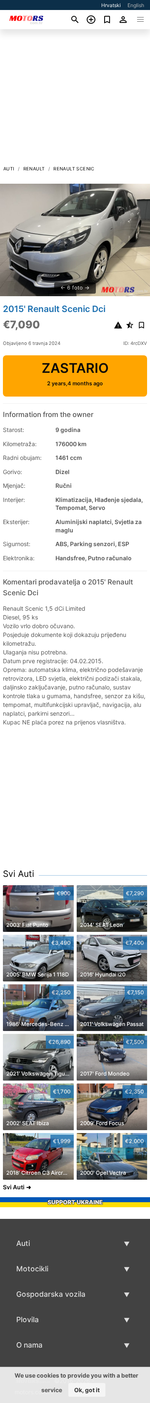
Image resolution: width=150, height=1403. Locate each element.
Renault (34, 169)
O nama (29, 1345)
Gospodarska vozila (50, 1294)
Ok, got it (87, 1389)
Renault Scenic (74, 169)
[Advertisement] (75, 99)
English (136, 5)
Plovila (27, 1319)
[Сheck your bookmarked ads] (107, 19)
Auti (9, 169)
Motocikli (32, 1268)
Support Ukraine (75, 1202)
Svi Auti (18, 874)
